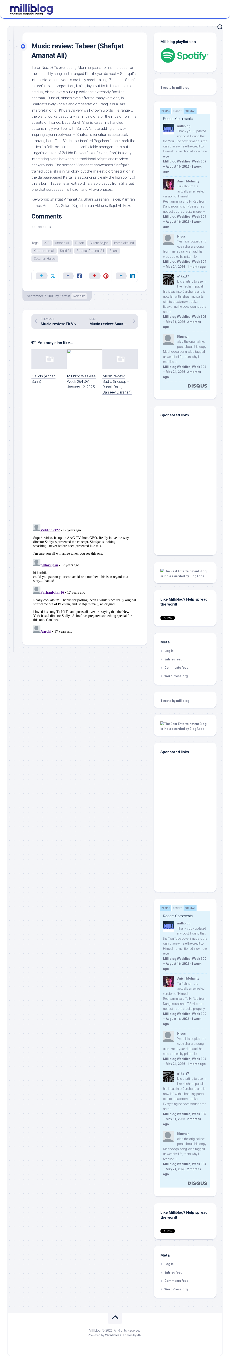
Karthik (65, 296)
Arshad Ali (62, 243)
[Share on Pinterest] (98, 276)
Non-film (79, 296)
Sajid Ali (65, 251)
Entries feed (173, 659)
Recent (177, 111)
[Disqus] (84, 462)
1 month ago (196, 266)
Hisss (181, 236)
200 (46, 243)
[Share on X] (45, 276)
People (165, 111)
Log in (169, 651)
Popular (190, 111)
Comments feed (176, 667)
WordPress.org (176, 676)
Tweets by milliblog (174, 87)
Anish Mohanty (188, 181)
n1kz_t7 (183, 276)
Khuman (183, 336)
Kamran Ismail (44, 251)
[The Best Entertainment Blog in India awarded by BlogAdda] (185, 576)
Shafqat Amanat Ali (90, 251)
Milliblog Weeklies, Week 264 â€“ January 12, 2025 (81, 381)
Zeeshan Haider (45, 258)
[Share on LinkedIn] (124, 276)
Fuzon (79, 243)
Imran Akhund (124, 243)
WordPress (113, 1335)
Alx (139, 1335)
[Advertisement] (188, 518)
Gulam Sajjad (99, 243)
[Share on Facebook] (71, 276)
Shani (113, 251)
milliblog (183, 126)
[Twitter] (218, 8)
